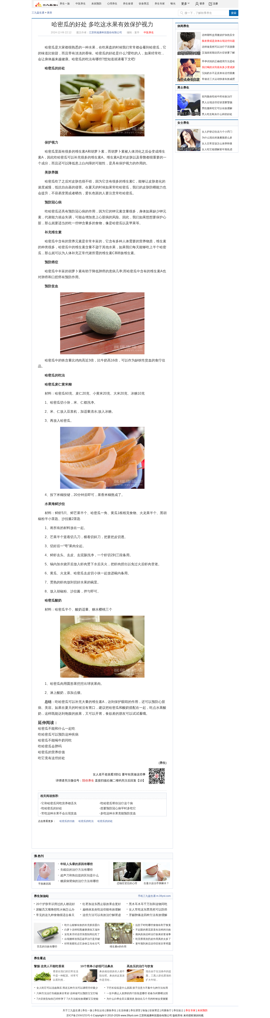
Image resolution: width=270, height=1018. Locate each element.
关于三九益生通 (71, 1010)
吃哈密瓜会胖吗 (50, 746)
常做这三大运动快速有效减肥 (218, 79)
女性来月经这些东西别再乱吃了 (82, 934)
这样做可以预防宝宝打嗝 (84, 993)
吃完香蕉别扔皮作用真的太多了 (153, 938)
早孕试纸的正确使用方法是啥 (218, 61)
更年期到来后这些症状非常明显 (153, 943)
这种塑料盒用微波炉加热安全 (218, 35)
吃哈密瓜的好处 (51, 808)
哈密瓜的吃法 (82, 59)
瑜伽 (144, 1010)
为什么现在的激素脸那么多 (217, 137)
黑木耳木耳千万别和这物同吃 (148, 904)
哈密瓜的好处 (105, 53)
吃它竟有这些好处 (51, 758)
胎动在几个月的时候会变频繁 (151, 998)
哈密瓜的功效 (67, 821)
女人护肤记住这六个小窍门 (217, 131)
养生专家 (160, 3)
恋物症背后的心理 (127, 883)
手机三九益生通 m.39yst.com (154, 895)
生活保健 (123, 1010)
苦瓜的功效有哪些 (47, 946)
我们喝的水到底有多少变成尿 (218, 67)
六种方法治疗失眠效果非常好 (52, 993)
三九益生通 (38, 12)
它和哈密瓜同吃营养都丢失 (58, 803)
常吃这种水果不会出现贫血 (58, 813)
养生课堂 (135, 1010)
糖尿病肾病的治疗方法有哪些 (79, 881)
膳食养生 (111, 1010)
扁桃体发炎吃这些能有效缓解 (101, 909)
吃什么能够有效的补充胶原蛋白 (82, 925)
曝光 (173, 3)
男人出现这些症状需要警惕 (217, 102)
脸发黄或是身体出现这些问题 (218, 40)
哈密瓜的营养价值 (51, 752)
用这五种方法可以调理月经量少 (80, 987)
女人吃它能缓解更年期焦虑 (217, 149)
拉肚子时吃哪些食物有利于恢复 (153, 925)
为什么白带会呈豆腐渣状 (120, 998)
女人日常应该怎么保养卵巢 (217, 143)
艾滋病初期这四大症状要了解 (218, 52)
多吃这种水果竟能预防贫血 (117, 813)
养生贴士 (178, 1010)
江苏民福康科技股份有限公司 (105, 32)
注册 (215, 3)
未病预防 (96, 3)
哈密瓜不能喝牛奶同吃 (55, 740)
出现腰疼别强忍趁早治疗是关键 (82, 938)
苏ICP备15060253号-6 (79, 1015)
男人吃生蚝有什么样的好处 (217, 114)
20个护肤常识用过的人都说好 (55, 904)
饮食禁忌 (144, 3)
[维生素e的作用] (118, 942)
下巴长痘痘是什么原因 (119, 987)
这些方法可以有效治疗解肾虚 (101, 915)
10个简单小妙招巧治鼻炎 (96, 966)
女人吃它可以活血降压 (49, 987)
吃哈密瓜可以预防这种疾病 (58, 734)
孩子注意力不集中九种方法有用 (150, 987)
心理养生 (112, 3)
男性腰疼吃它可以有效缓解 (217, 108)
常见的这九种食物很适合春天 (55, 915)
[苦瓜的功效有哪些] (47, 942)
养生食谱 (128, 3)
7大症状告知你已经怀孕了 (51, 998)
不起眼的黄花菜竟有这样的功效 (153, 929)
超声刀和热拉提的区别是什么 (79, 875)
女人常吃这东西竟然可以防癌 (148, 909)
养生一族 (65, 3)
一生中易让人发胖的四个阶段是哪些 (127, 993)
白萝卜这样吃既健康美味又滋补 (82, 929)
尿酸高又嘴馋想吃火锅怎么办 (55, 909)
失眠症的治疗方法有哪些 (76, 869)
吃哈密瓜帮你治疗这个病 (116, 803)
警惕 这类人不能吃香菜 (49, 966)
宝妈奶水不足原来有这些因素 (218, 73)
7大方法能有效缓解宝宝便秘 (82, 998)
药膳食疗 (166, 1010)
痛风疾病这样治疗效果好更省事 (153, 934)
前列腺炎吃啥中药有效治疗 (217, 96)
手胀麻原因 (44, 883)
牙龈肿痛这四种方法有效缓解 (148, 915)
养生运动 (99, 1010)
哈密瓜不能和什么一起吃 (56, 728)
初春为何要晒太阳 (158, 993)
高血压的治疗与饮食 (140, 966)
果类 (49, 12)
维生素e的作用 (118, 946)
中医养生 (81, 3)
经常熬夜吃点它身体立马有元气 (82, 943)
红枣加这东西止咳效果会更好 (101, 904)
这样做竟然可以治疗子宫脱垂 (218, 46)
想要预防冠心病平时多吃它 (117, 808)
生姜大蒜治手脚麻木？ (156, 883)
